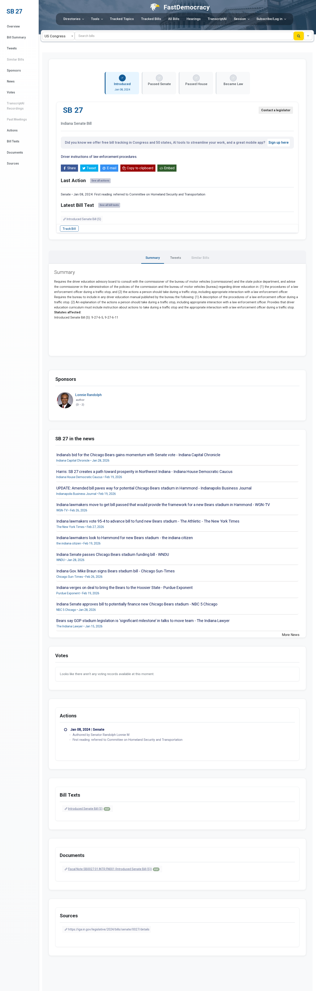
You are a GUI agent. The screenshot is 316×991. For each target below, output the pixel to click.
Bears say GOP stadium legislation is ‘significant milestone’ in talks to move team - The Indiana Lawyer (143, 620)
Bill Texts (13, 141)
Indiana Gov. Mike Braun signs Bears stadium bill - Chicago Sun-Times (115, 571)
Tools (95, 19)
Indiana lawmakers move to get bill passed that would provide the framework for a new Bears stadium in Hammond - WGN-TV (163, 504)
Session (240, 19)
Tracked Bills (151, 19)
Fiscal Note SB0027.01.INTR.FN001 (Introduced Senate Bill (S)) (113, 869)
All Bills (173, 19)
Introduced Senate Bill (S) (84, 219)
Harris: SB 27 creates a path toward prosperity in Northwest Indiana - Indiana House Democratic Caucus (144, 471)
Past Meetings (17, 119)
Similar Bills (15, 59)
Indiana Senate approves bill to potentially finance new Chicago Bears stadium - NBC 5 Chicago (136, 604)
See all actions (100, 180)
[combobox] (58, 36)
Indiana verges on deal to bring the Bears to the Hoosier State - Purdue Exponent (124, 587)
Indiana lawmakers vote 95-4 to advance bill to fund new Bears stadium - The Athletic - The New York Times (147, 521)
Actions (12, 130)
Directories (71, 19)
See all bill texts (109, 205)
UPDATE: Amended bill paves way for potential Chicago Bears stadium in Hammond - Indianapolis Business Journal (154, 488)
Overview (13, 26)
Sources (13, 163)
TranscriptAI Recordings (15, 106)
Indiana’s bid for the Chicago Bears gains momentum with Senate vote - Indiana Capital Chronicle (138, 455)
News (11, 81)
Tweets (12, 48)
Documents (15, 152)
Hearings (194, 19)
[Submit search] (299, 36)
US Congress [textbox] (55, 36)
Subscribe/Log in (269, 19)
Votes (11, 92)
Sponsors (14, 70)
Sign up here (278, 142)
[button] (308, 36)
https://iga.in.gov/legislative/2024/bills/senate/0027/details (108, 929)
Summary (153, 258)
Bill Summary (16, 37)
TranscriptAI (217, 19)
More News (290, 635)
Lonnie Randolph (88, 395)
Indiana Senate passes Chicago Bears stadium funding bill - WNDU (112, 554)
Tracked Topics (122, 19)
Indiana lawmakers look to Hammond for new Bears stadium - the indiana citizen (124, 537)
